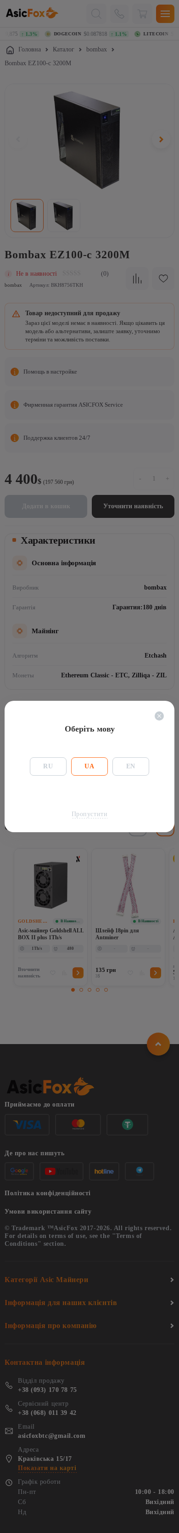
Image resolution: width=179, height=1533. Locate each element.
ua (89, 766)
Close (159, 716)
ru (48, 766)
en (130, 766)
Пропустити (90, 814)
